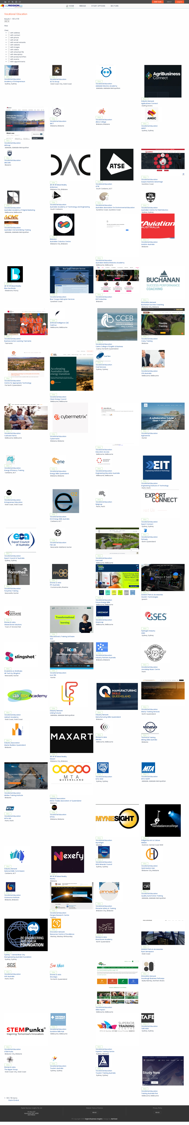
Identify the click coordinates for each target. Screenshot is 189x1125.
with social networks (18, 42)
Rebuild (83, 6)
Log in (179, 2)
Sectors (115, 6)
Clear (6, 30)
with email (14, 40)
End (17, 1100)
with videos (14, 49)
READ (94, 1112)
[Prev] (12, 1100)
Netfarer (114, 1119)
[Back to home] (11, 6)
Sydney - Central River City (14, 955)
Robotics (53, 239)
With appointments (17, 62)
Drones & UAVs (55, 583)
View (8, 77)
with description (16, 54)
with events (14, 59)
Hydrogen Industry (148, 631)
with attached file (17, 52)
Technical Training (148, 737)
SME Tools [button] (157, 2)
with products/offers (18, 57)
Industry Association (12, 743)
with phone (14, 37)
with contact (15, 35)
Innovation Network (148, 302)
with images (15, 47)
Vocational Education (12, 79)
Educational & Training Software (62, 636)
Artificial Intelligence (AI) (59, 323)
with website (15, 45)
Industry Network (147, 101)
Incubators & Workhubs (13, 671)
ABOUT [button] (169, 2)
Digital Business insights (93, 1119)
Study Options (98, 6)
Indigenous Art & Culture (150, 840)
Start (10, 1100)
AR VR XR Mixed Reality (58, 185)
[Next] (15, 1100)
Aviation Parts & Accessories (152, 595)
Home (71, 6)
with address (15, 33)
